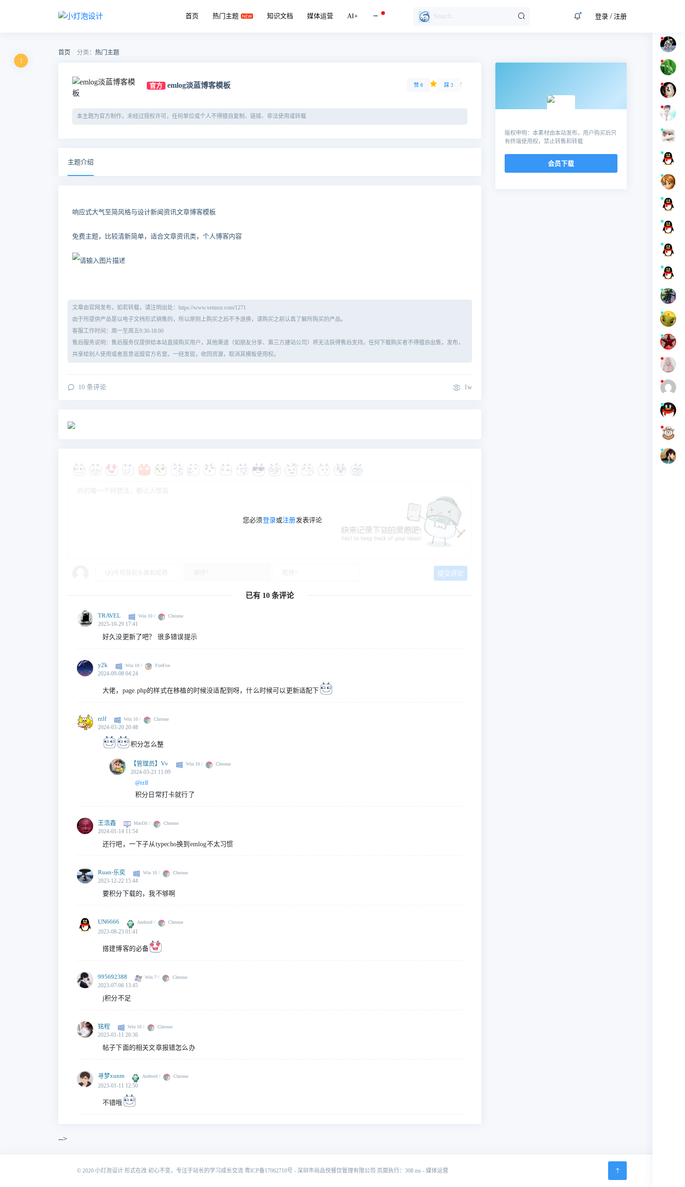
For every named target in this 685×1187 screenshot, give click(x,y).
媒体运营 (320, 16)
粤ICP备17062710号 (269, 1170)
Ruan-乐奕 (111, 872)
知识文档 (280, 16)
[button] (577, 16)
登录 (601, 16)
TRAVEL (109, 615)
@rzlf (141, 783)
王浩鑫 (107, 822)
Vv (164, 763)
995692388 (112, 976)
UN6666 (108, 921)
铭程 (104, 1026)
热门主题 (225, 16)
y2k (103, 664)
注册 (620, 16)
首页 (192, 16)
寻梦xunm (111, 1075)
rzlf (102, 718)
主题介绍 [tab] (81, 162)
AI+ (352, 16)
